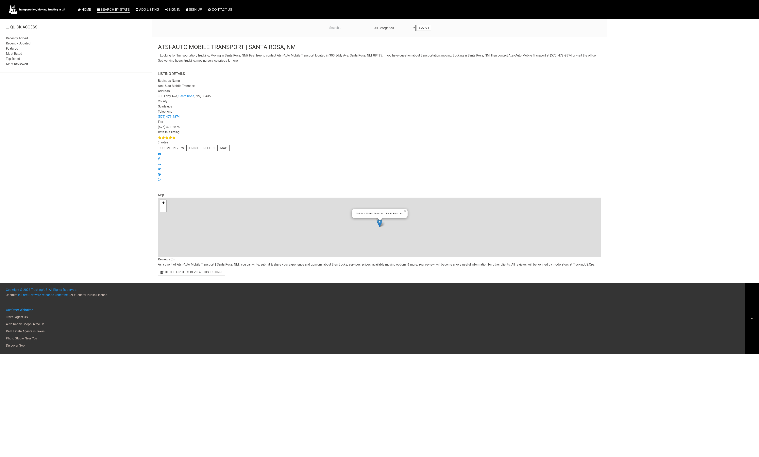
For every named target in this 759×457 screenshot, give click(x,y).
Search (424, 27)
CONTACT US (221, 9)
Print (193, 148)
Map (223, 148)
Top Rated (13, 59)
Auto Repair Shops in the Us (25, 324)
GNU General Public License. (88, 295)
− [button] (163, 208)
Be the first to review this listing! (193, 272)
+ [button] (163, 202)
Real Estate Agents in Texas (25, 331)
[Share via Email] (159, 154)
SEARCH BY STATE (115, 9)
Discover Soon (16, 345)
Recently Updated (18, 43)
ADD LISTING (148, 9)
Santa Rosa (186, 96)
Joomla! (11, 295)
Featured (12, 48)
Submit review (172, 148)
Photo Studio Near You (21, 338)
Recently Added (17, 38)
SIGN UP (195, 9)
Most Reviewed (17, 64)
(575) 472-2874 (169, 117)
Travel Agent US (17, 317)
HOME (86, 9)
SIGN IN (174, 9)
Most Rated (14, 54)
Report (209, 148)
